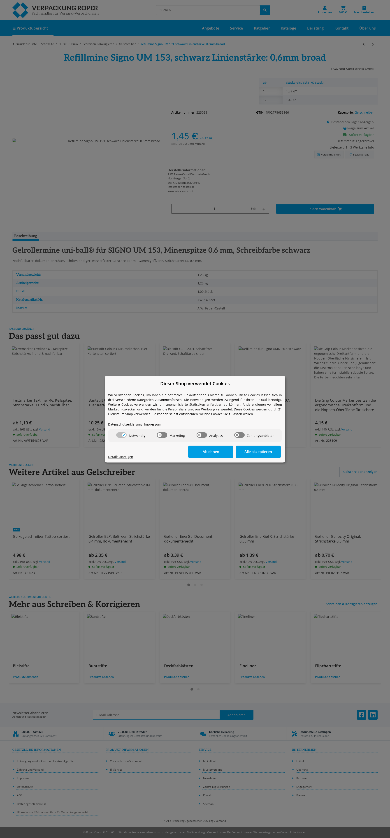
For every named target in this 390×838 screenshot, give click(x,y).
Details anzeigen (120, 457)
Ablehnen (211, 451)
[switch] (121, 435)
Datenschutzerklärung (125, 424)
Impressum (152, 424)
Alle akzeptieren (258, 451)
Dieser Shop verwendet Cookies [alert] (195, 383)
